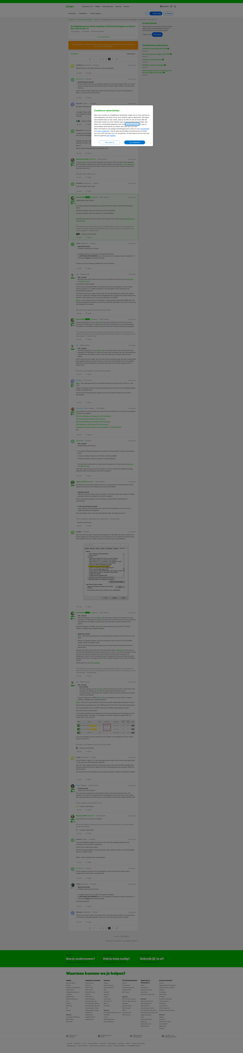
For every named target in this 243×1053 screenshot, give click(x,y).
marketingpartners (132, 124)
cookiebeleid (144, 129)
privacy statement (102, 131)
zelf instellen (111, 136)
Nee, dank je (109, 142)
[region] (122, 125)
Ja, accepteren (134, 142)
